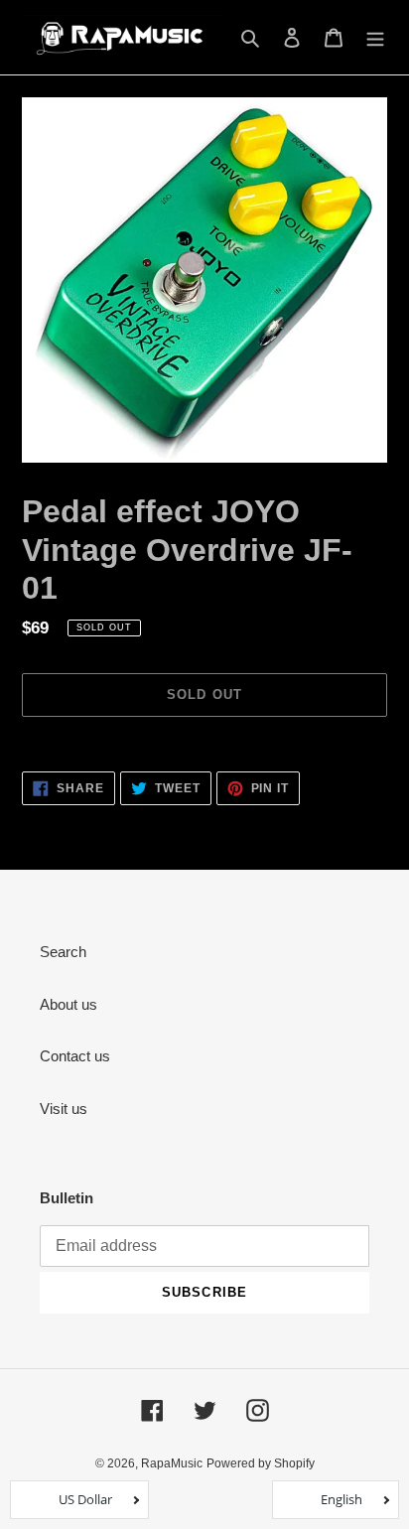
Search (63, 951)
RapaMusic (172, 1463)
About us (68, 1004)
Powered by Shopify (260, 1463)
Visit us (63, 1108)
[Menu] (375, 37)
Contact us (75, 1055)
